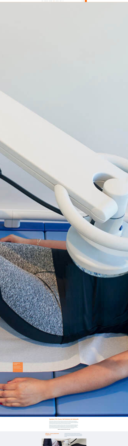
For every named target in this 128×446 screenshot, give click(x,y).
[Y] (83, 1)
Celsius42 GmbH (86, 1)
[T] (82, 1)
